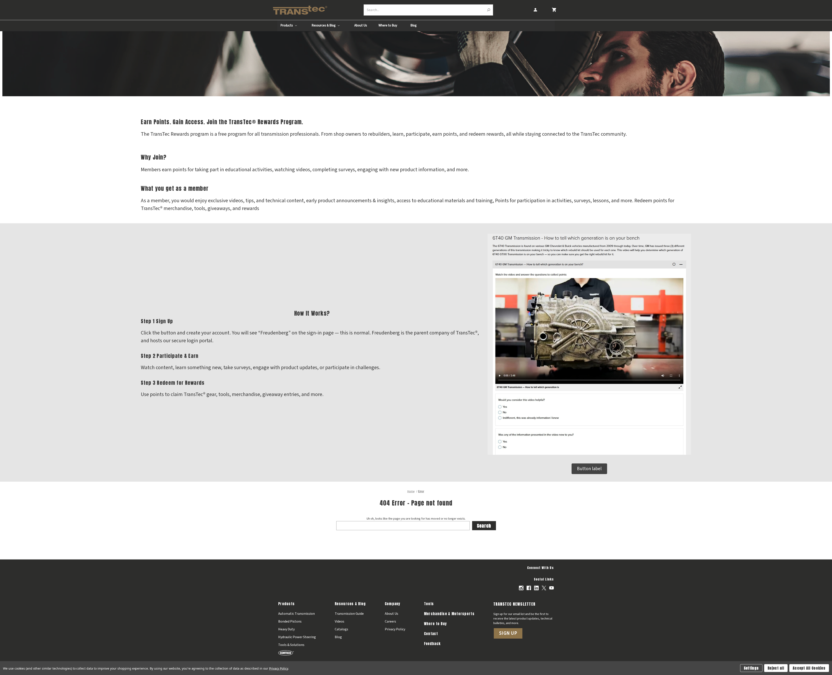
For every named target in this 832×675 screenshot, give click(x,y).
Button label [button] (589, 468)
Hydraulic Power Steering (297, 637)
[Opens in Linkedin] (536, 588)
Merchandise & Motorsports (449, 613)
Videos (339, 621)
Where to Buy (388, 25)
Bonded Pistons (290, 621)
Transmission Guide (349, 613)
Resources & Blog (324, 25)
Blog (413, 25)
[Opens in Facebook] (528, 588)
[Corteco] (297, 652)
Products (287, 25)
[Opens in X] (544, 588)
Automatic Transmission (296, 613)
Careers (390, 621)
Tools (429, 603)
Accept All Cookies (809, 668)
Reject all (776, 668)
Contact (431, 633)
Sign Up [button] (508, 633)
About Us (360, 25)
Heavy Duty (286, 629)
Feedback (432, 643)
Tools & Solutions (291, 644)
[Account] (535, 10)
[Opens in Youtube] (551, 588)
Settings (751, 668)
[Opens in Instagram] (521, 588)
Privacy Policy (395, 629)
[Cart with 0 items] (554, 10)
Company (392, 603)
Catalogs (341, 629)
